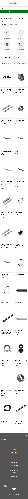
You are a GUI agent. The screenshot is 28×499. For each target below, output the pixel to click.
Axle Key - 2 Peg (18, 150)
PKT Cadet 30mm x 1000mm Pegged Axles (6, 331)
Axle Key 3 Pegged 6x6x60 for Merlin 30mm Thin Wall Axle (7, 183)
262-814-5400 (14, 470)
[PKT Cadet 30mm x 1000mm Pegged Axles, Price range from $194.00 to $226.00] (7, 319)
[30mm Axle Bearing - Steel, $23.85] (21, 108)
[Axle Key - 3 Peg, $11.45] (7, 262)
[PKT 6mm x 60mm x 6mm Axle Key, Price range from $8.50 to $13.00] (7, 108)
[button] (7, 57)
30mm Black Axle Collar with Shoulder (21, 361)
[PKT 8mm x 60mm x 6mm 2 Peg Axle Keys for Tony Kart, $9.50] (7, 201)
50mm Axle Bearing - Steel (19, 90)
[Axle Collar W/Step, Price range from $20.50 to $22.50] (21, 232)
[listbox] (11, 63)
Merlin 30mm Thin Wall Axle (6, 391)
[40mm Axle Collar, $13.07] (21, 262)
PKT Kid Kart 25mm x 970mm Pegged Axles (20, 420)
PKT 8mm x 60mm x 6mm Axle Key (6, 245)
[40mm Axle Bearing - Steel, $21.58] (21, 378)
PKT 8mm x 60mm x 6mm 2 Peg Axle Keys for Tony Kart (6, 214)
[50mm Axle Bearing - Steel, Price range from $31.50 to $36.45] (21, 77)
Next (23, 63)
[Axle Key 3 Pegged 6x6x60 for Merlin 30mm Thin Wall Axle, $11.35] (7, 170)
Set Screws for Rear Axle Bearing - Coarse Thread (6, 91)
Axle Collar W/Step (19, 244)
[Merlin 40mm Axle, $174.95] (21, 319)
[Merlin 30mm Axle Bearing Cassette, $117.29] (7, 408)
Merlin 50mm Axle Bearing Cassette (5, 361)
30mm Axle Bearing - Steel (19, 121)
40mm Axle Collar (19, 274)
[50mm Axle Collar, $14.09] (7, 290)
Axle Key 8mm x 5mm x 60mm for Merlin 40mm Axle (6, 151)
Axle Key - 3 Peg (4, 274)
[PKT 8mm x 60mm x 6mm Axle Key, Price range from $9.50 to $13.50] (7, 232)
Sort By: (3, 63)
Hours (14, 472)
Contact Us (14, 476)
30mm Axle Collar (19, 213)
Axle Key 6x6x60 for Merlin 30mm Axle (19, 182)
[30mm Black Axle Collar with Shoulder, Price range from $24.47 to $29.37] (21, 348)
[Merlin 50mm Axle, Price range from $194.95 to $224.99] (21, 290)
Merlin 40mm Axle (19, 330)
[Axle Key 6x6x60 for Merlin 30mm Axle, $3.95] (21, 170)
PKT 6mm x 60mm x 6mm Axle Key (6, 121)
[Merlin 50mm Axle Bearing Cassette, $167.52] (7, 348)
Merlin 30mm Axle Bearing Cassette (5, 420)
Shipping (10, 11)
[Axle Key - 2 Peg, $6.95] (21, 138)
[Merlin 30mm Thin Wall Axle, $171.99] (7, 378)
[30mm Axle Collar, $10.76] (21, 201)
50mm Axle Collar (5, 302)
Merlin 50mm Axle (19, 302)
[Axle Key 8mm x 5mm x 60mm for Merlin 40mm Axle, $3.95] (7, 138)
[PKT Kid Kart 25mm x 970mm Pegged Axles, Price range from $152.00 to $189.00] (21, 408)
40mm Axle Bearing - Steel (19, 391)
